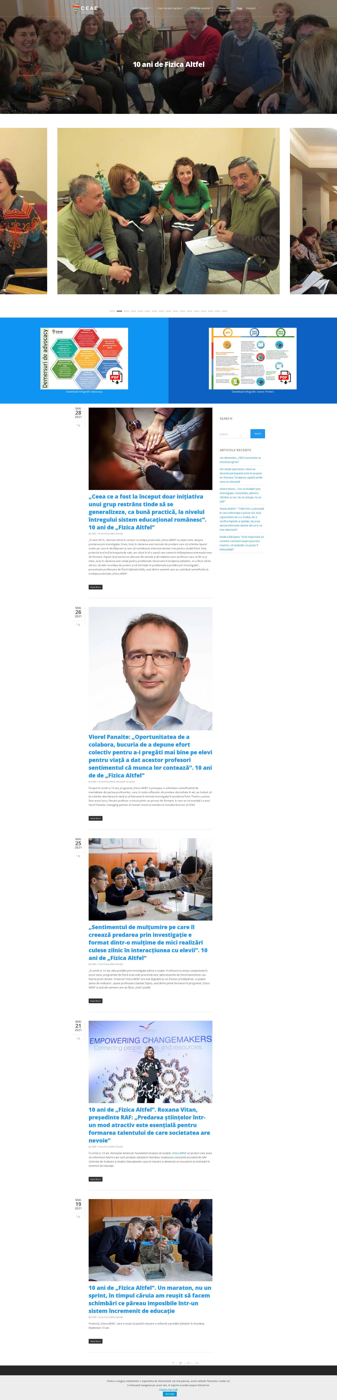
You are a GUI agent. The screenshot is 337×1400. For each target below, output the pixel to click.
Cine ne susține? (201, 8)
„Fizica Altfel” (179, 1153)
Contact (251, 8)
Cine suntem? (141, 8)
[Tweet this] (181, 1363)
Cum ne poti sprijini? (170, 8)
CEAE (93, 533)
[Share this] (173, 1363)
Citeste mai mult (168, 1389)
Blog (239, 8)
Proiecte (224, 8)
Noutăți (119, 533)
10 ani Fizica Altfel (106, 533)
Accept (170, 1393)
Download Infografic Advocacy (84, 391)
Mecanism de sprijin (125, 781)
